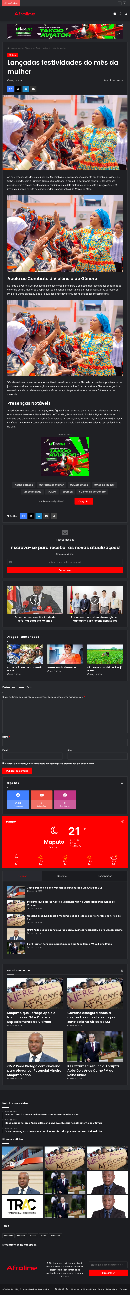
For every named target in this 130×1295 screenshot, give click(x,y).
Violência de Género (93, 491)
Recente (62, 875)
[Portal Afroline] (25, 14)
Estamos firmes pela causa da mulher (24, 669)
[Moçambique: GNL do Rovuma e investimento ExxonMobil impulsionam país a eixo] (107, 1206)
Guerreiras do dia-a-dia (61, 667)
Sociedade (55, 1235)
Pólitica (33, 1235)
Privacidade (111, 1289)
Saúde (43, 1235)
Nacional (21, 1235)
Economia (8, 1235)
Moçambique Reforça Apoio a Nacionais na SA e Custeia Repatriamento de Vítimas (31, 1017)
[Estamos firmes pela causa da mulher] (25, 654)
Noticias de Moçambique (83, 1289)
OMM (52, 491)
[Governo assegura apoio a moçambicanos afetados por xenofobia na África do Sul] (16, 920)
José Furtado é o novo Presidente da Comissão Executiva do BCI (64, 887)
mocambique (33, 491)
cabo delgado (24, 484)
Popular (22, 875)
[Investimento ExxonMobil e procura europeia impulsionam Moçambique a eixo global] (107, 1182)
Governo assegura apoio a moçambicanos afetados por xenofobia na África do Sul (62, 3)
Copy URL (83, 501)
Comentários (105, 875)
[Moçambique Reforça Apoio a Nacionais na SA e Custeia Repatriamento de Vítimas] (16, 906)
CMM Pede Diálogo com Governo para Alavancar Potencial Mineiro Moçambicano (75, 930)
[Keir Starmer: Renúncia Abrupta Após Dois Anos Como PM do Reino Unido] (16, 948)
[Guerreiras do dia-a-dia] (65, 654)
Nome (6, 736)
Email (6, 750)
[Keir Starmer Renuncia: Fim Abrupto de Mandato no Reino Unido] (65, 1206)
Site (70, 750)
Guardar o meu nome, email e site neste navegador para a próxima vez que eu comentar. (49, 763)
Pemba (68, 491)
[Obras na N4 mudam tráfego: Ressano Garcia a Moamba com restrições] (22, 1206)
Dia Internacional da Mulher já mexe (104, 669)
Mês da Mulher (105, 484)
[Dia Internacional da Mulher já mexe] (105, 654)
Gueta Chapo (80, 484)
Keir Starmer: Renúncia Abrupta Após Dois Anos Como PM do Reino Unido (69, 944)
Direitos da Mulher (52, 484)
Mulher (20, 48)
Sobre (101, 1289)
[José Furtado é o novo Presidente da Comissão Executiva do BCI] (16, 892)
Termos (123, 1289)
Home (12, 48)
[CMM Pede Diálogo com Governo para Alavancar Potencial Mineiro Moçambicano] (16, 934)
